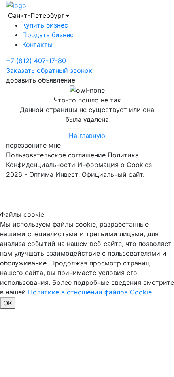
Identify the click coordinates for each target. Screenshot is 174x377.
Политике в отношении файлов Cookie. (90, 292)
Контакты (37, 44)
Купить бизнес (45, 25)
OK (7, 303)
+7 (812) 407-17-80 (36, 61)
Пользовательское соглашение (56, 155)
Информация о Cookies (114, 165)
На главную (87, 135)
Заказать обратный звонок (49, 70)
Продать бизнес (48, 35)
